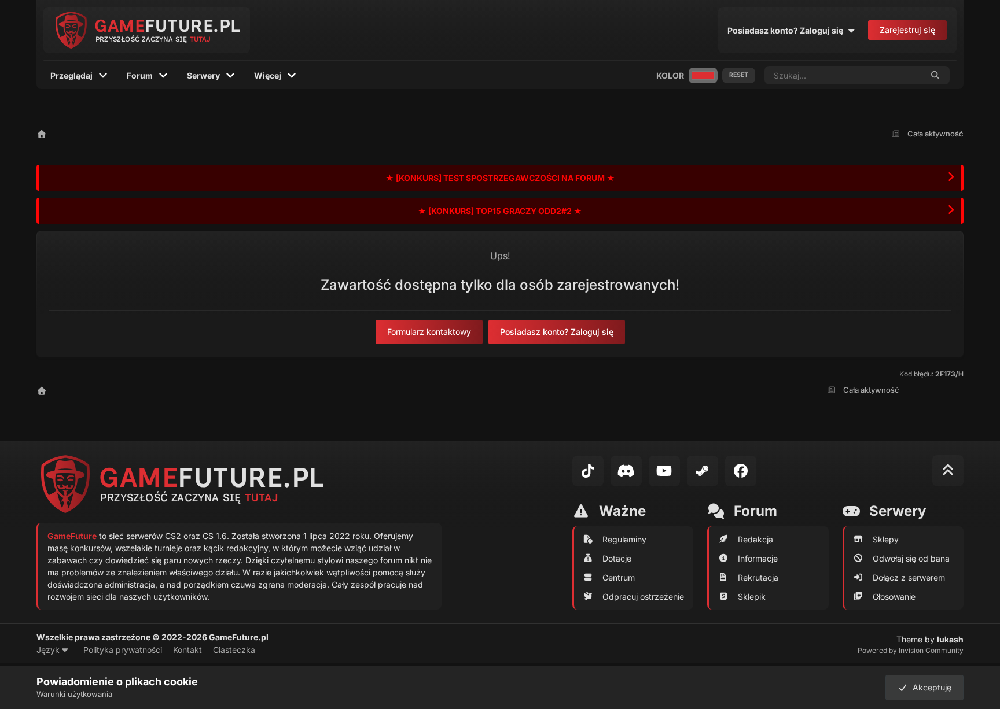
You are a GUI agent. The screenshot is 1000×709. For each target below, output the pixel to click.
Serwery (203, 75)
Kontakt (187, 650)
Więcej (267, 75)
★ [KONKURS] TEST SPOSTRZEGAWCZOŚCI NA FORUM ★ (500, 178)
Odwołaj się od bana (911, 558)
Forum (140, 75)
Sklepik (752, 596)
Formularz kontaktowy (429, 332)
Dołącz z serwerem (909, 577)
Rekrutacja (758, 577)
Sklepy (886, 539)
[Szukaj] (935, 75)
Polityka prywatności (122, 650)
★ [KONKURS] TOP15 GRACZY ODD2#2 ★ (500, 211)
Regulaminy (624, 539)
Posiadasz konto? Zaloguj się (787, 30)
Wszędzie (889, 75)
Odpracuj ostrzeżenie (643, 596)
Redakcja (755, 539)
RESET (738, 75)
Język (49, 650)
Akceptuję (929, 687)
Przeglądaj (71, 75)
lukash (950, 639)
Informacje (758, 558)
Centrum (618, 577)
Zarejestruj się (907, 30)
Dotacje (616, 558)
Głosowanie (894, 596)
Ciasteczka (234, 650)
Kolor (670, 75)
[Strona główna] (41, 134)
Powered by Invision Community (911, 650)
